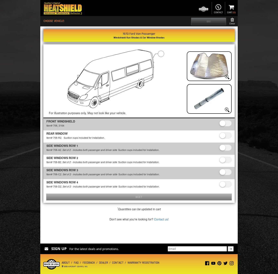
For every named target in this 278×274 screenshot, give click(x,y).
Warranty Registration (143, 263)
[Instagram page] (232, 264)
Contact (218, 12)
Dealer (103, 263)
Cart (231, 12)
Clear (232, 23)
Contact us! (161, 219)
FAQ (76, 263)
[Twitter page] (225, 264)
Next (139, 197)
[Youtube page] (213, 264)
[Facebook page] (207, 264)
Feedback (89, 263)
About (66, 263)
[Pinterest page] (219, 264)
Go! (209, 21)
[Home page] (62, 9)
